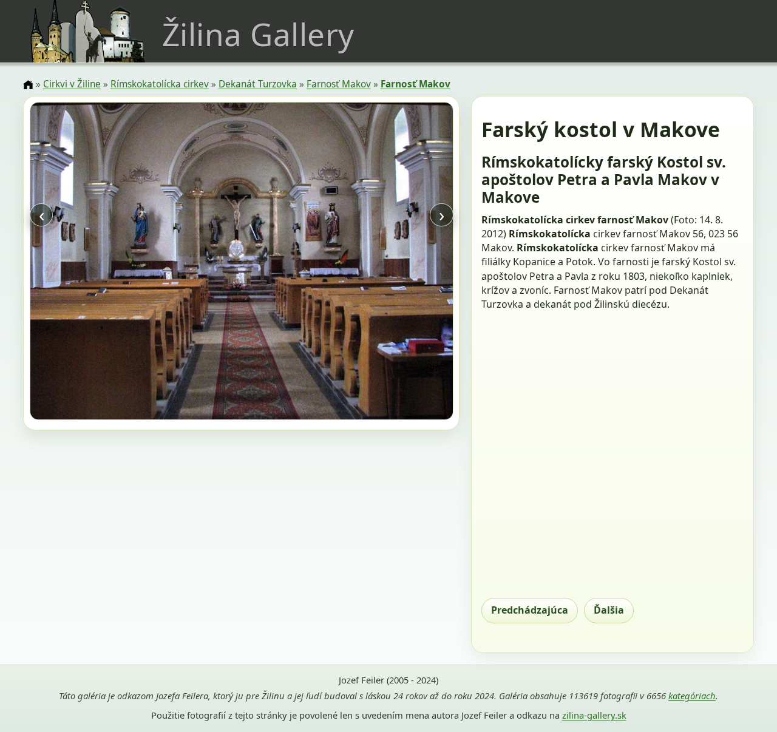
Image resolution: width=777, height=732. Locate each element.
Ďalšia (609, 610)
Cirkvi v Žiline (72, 84)
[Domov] (28, 85)
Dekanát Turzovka (258, 84)
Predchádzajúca (529, 610)
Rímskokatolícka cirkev (159, 84)
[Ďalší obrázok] (389, 263)
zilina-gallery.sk (594, 715)
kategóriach (692, 696)
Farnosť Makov (339, 84)
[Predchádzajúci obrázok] (93, 263)
